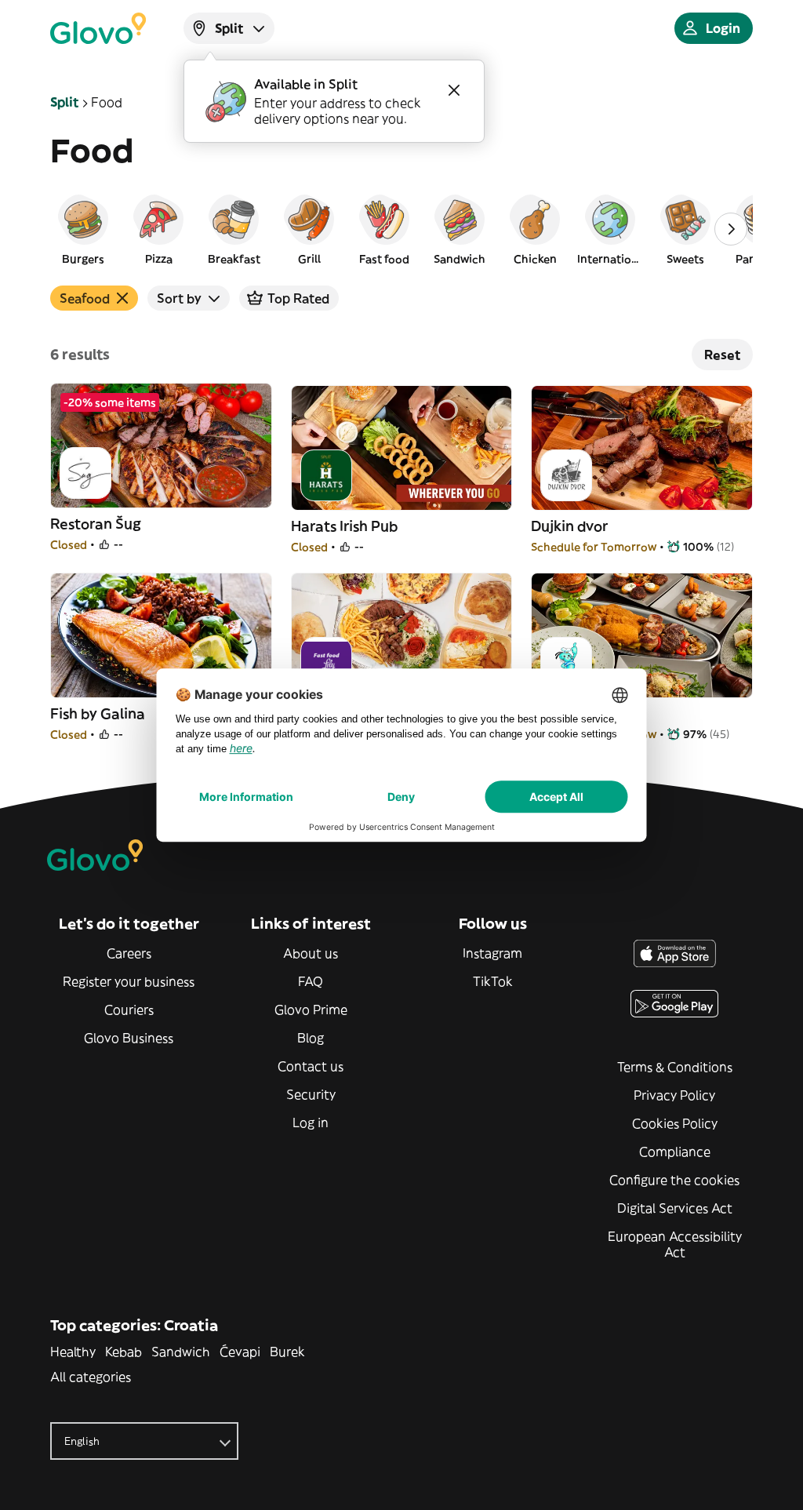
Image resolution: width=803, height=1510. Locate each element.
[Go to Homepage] (98, 28)
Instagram (492, 953)
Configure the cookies (674, 1180)
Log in (310, 1122)
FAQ (310, 981)
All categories (90, 1376)
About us (310, 953)
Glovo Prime (310, 1009)
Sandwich (180, 1351)
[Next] (731, 229)
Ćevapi (240, 1351)
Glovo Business (128, 1038)
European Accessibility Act (675, 1244)
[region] (401, 229)
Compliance (674, 1151)
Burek (287, 1351)
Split (64, 102)
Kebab (123, 1351)
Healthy (73, 1351)
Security (311, 1094)
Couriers (129, 1009)
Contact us (310, 1066)
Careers (129, 953)
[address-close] (454, 90)
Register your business (128, 981)
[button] (83, 229)
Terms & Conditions (674, 1067)
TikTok (493, 981)
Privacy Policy (674, 1095)
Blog (310, 1038)
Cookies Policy (675, 1123)
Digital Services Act (674, 1208)
